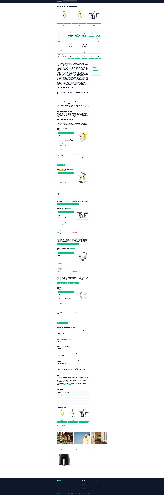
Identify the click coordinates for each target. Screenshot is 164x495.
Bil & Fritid (87, 1)
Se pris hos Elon (61, 164)
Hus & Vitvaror (97, 1)
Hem (57, 3)
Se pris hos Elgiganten (63, 203)
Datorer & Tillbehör (91, 1)
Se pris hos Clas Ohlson (74, 203)
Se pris (64, 23)
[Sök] (76, 1)
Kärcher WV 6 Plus (96, 65)
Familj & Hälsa (80, 1)
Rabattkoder (96, 484)
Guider (96, 483)
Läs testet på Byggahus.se (67, 384)
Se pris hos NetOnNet (74, 244)
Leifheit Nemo (95, 71)
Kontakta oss (97, 487)
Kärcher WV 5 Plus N (95, 70)
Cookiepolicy (97, 488)
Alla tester (105, 1)
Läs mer (64, 25)
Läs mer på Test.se (73, 378)
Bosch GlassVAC (96, 68)
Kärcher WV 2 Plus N (95, 67)
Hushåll (84, 1)
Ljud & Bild (101, 1)
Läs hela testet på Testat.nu (67, 381)
